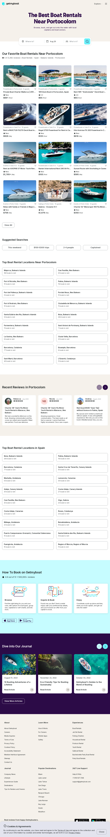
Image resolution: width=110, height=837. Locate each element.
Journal (7, 768)
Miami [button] (40, 774)
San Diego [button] (42, 785)
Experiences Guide (11, 782)
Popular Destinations (47, 768)
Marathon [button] (41, 812)
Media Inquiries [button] (9, 736)
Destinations (8, 785)
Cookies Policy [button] (9, 747)
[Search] (87, 41)
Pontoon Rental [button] (78, 743)
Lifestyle (7, 778)
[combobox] (32, 41)
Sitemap (7, 758)
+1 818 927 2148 (78, 778)
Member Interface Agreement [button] (14, 755)
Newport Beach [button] (43, 793)
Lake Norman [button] (43, 800)
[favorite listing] (35, 89)
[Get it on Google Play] (25, 620)
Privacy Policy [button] (74, 833)
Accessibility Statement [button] (12, 751)
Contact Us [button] (8, 762)
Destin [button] (40, 808)
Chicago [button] (41, 797)
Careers (7, 732)
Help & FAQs (77, 774)
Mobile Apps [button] (42, 736)
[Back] (99, 387)
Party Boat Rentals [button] (79, 758)
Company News (9, 774)
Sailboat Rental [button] (78, 751)
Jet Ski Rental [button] (77, 732)
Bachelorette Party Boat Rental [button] (83, 755)
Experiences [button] (78, 723)
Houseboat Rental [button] (79, 740)
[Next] (105, 387)
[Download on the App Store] (9, 620)
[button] (27, 58)
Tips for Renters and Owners (14, 789)
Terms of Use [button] (63, 830)
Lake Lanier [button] (42, 778)
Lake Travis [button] (42, 789)
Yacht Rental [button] (77, 747)
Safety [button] (40, 740)
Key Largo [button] (42, 804)
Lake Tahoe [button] (42, 782)
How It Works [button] (43, 728)
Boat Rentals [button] (77, 728)
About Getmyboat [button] (10, 728)
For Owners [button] (42, 732)
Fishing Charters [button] (78, 736)
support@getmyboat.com (82, 782)
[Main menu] (106, 3)
